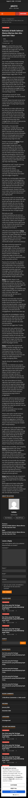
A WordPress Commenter (9, 697)
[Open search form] (13, 13)
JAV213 (14, 6)
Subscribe (23, 13)
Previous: (13, 525)
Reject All (14, 788)
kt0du (4, 39)
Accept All (13, 792)
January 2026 (6, 707)
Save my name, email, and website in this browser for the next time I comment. (13, 586)
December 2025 (6, 710)
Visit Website (8, 518)
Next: (13, 532)
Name (4, 568)
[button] (2, 13)
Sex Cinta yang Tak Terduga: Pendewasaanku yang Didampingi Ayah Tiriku (13, 607)
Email (4, 574)
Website (4, 579)
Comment (5, 548)
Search (4, 639)
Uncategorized (6, 27)
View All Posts (19, 518)
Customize (13, 785)
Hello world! (22, 697)
